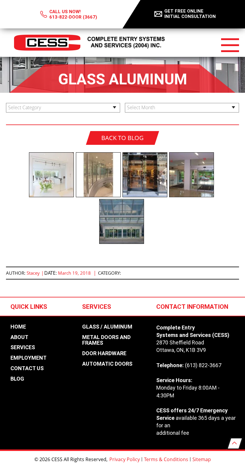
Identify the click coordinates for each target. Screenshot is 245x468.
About (19, 337)
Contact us (27, 368)
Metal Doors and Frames (106, 340)
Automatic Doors (107, 364)
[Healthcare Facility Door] (192, 175)
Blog (17, 379)
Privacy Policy (124, 459)
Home (18, 327)
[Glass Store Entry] (145, 175)
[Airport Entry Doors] (122, 222)
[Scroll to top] (235, 443)
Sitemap (201, 459)
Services (22, 347)
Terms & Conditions (166, 459)
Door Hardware (104, 353)
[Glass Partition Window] (52, 175)
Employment (28, 358)
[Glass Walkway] (99, 175)
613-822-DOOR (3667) (73, 17)
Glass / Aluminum (107, 327)
